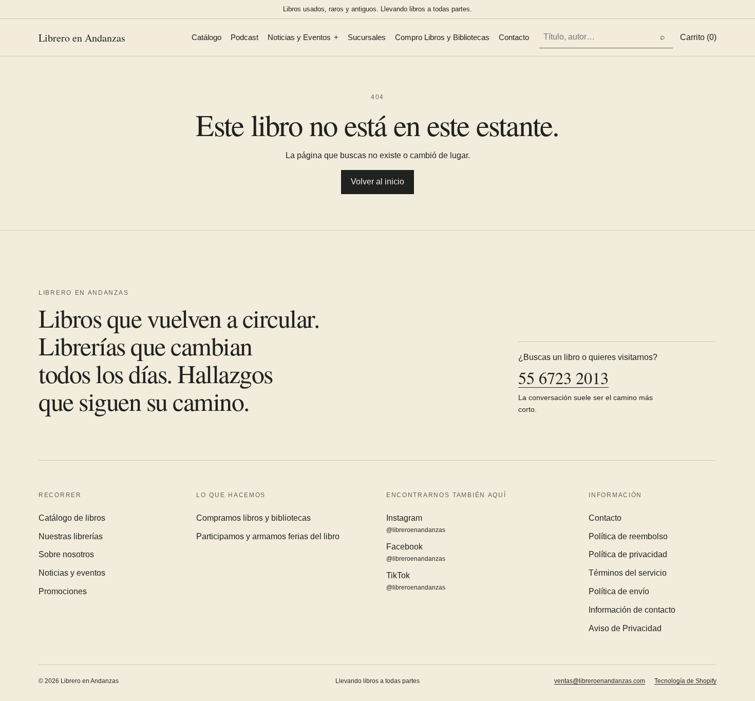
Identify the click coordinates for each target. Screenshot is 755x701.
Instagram (415, 524)
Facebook (415, 552)
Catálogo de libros (72, 518)
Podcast (244, 37)
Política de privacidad (628, 554)
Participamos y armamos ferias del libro (267, 536)
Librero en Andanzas (82, 38)
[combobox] (595, 37)
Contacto (514, 37)
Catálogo (206, 37)
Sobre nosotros (66, 554)
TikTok (415, 581)
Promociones (63, 591)
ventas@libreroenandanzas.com (599, 681)
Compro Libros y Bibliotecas (442, 37)
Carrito (698, 37)
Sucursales (367, 37)
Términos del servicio (628, 573)
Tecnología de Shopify (685, 681)
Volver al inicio (377, 181)
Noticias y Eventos (299, 37)
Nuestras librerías (71, 536)
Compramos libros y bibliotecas (253, 518)
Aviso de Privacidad (625, 628)
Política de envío (619, 591)
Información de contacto (632, 609)
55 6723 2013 (563, 378)
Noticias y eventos (72, 573)
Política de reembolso (628, 536)
